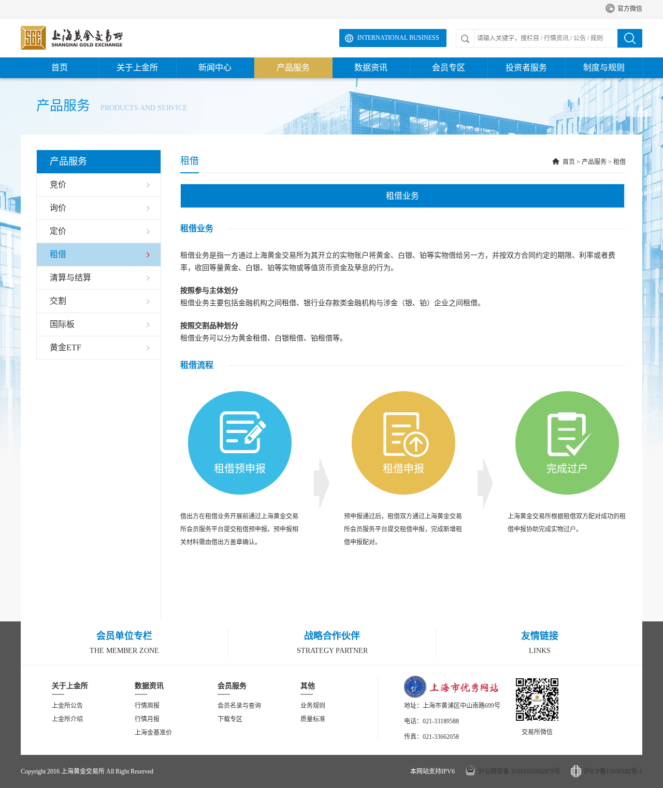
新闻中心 (215, 67)
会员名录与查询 (239, 705)
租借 (619, 162)
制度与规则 (604, 67)
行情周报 (147, 705)
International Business (398, 37)
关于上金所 (137, 67)
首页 (59, 67)
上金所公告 (67, 705)
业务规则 (312, 705)
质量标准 (312, 719)
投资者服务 (526, 67)
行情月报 (147, 719)
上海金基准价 (153, 732)
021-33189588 (441, 721)
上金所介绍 (67, 719)
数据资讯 (370, 67)
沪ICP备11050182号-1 (613, 771)
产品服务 (293, 67)
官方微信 (624, 9)
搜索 (629, 38)
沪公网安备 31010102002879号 (519, 771)
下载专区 (230, 719)
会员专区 (448, 67)
